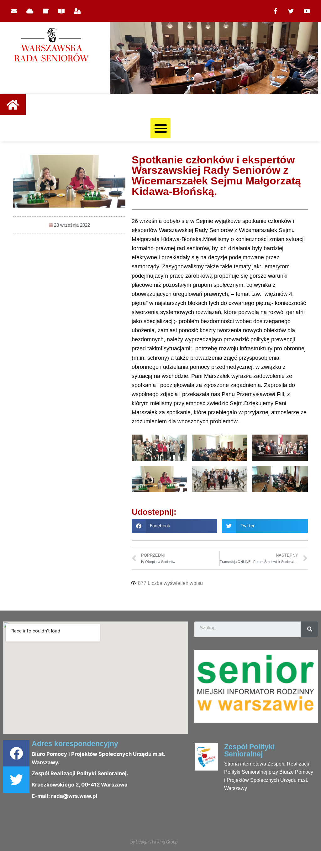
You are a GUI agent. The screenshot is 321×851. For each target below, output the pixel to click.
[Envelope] (14, 11)
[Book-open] (61, 11)
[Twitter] (291, 11)
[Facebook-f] (275, 11)
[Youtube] (307, 11)
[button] (203, 89)
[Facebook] (16, 753)
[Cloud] (30, 11)
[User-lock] (77, 11)
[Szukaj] (309, 629)
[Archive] (46, 11)
